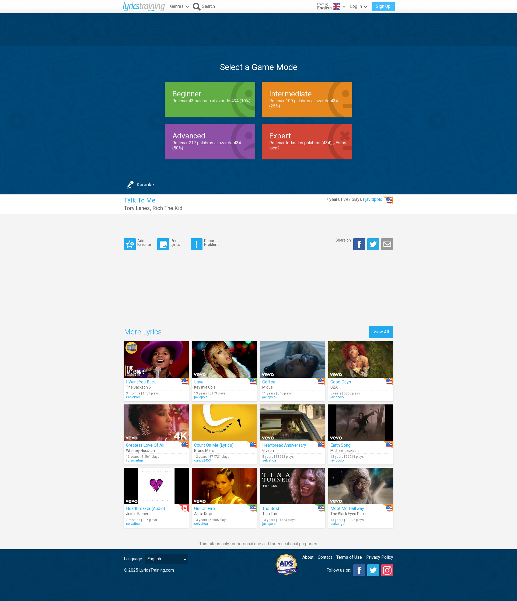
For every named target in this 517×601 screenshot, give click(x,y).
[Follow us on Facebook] (359, 570)
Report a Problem (211, 242)
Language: (133, 558)
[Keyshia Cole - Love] (224, 359)
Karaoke (145, 184)
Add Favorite (144, 242)
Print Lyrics (175, 242)
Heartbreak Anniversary (284, 445)
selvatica (269, 460)
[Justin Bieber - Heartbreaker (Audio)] (156, 486)
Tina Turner (272, 514)
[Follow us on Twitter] (373, 570)
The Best (270, 508)
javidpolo (373, 199)
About (307, 557)
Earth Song (340, 445)
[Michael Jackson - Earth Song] (360, 422)
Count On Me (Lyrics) (213, 445)
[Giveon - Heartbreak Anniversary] (292, 422)
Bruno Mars (204, 450)
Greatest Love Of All (145, 445)
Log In (356, 6)
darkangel (337, 524)
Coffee (268, 382)
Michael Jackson (344, 450)
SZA (334, 387)
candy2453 (202, 460)
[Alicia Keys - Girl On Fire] (224, 486)
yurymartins (135, 460)
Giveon (268, 450)
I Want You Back (141, 382)
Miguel (268, 387)
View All (381, 331)
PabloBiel (133, 397)
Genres (177, 6)
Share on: (344, 240)
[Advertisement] (258, 29)
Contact (325, 557)
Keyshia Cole (205, 387)
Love (199, 382)
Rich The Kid (167, 208)
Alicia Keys (203, 514)
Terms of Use (349, 557)
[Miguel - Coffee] (292, 359)
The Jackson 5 (138, 387)
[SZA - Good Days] (360, 359)
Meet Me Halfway (347, 508)
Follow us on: (338, 570)
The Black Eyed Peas (348, 514)
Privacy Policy (379, 557)
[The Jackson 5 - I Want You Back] (156, 359)
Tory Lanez (137, 208)
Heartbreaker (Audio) (145, 508)
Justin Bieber (137, 514)
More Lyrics (143, 331)
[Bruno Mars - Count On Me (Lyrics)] (224, 422)
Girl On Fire (204, 508)
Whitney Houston (140, 450)
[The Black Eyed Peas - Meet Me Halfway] (360, 486)
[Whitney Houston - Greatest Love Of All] (156, 422)
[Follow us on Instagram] (387, 570)
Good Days (340, 382)
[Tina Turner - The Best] (292, 486)
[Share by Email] (387, 244)
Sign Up (383, 6)
